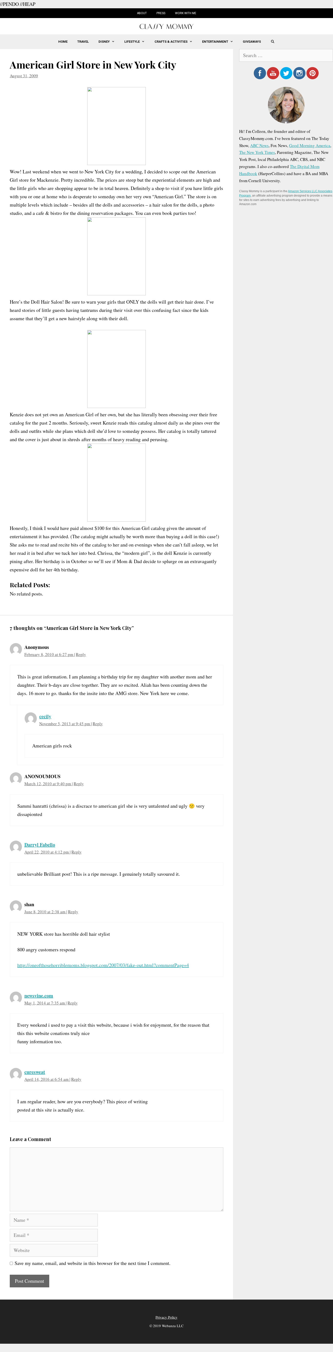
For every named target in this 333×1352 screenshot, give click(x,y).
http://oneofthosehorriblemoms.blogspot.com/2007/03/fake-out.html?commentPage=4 (103, 965)
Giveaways (252, 41)
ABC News (259, 145)
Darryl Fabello (39, 844)
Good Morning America (309, 145)
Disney (104, 41)
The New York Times (257, 152)
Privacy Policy (166, 1317)
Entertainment (215, 41)
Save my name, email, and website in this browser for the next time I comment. (92, 1263)
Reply (81, 654)
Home (63, 41)
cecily (45, 716)
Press (161, 13)
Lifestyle (132, 41)
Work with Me (185, 13)
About (142, 13)
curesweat (34, 1071)
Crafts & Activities (171, 41)
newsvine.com (38, 995)
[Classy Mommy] (166, 25)
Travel (83, 41)
